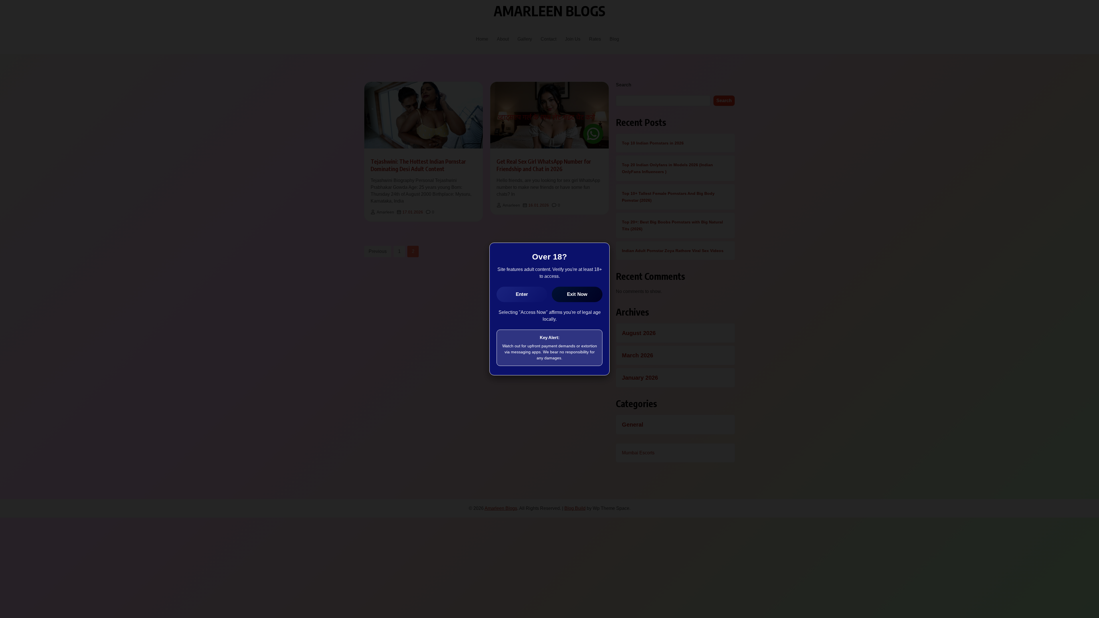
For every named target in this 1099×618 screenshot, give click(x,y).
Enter (522, 294)
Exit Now (577, 294)
